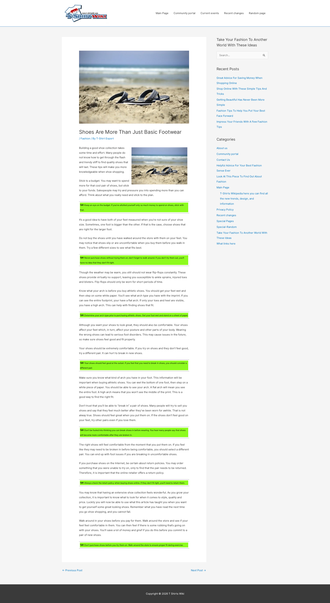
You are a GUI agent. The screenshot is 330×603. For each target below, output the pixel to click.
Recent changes (234, 13)
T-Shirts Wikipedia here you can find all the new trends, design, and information (244, 198)
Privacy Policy (225, 209)
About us (222, 148)
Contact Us (223, 159)
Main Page (162, 13)
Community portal (184, 13)
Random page (257, 13)
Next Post (198, 570)
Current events (210, 13)
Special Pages (225, 221)
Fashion (85, 138)
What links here (226, 243)
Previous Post (72, 570)
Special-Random (227, 227)
